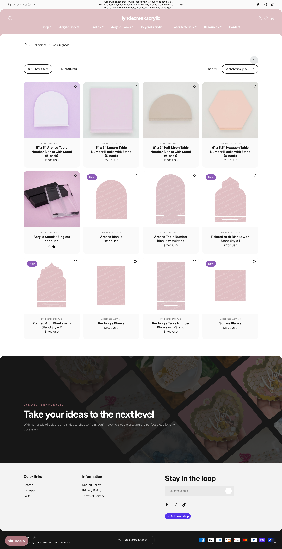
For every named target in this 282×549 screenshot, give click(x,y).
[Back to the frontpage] (25, 45)
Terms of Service (93, 496)
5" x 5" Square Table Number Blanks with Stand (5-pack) (111, 152)
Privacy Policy (91, 490)
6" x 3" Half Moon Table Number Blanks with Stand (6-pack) (170, 152)
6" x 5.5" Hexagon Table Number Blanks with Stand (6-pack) (230, 152)
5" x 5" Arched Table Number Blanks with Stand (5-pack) (51, 152)
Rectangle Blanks (111, 323)
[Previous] (100, 4)
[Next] (181, 4)
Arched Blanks (111, 237)
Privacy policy (28, 543)
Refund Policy (91, 484)
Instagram (30, 490)
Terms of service (43, 543)
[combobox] (24, 4)
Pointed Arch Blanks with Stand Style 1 (230, 239)
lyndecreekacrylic (141, 18)
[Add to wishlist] (75, 86)
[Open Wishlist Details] (266, 18)
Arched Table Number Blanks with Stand (170, 239)
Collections (39, 45)
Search (28, 484)
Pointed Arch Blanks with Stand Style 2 (52, 325)
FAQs (27, 496)
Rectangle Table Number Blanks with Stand (170, 325)
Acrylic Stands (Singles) (51, 237)
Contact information (61, 543)
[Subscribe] (228, 491)
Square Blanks (230, 323)
